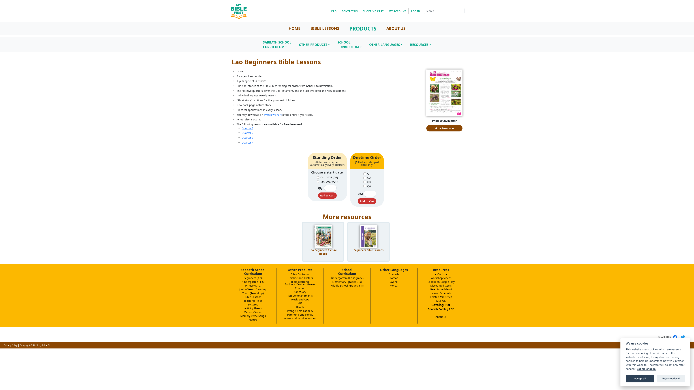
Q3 (369, 182)
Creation (300, 288)
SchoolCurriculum (348, 44)
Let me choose (646, 368)
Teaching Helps (253, 300)
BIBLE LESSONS (324, 28)
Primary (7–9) (253, 285)
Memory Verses (253, 312)
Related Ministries (441, 297)
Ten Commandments (300, 295)
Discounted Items (441, 285)
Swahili (394, 281)
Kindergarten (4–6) (253, 281)
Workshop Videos (441, 278)
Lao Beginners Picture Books (323, 251)
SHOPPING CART (373, 11)
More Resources (444, 128)
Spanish (394, 274)
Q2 (369, 177)
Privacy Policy (10, 345)
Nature (253, 319)
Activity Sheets (253, 308)
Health (300, 307)
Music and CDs (300, 299)
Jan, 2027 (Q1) (329, 181)
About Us (441, 316)
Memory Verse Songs (253, 316)
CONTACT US (350, 11)
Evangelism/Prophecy (300, 311)
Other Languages (384, 44)
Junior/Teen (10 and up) (253, 289)
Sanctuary (300, 292)
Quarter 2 (247, 133)
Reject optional (671, 378)
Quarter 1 (247, 128)
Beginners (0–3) (253, 278)
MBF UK (441, 300)
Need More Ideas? (441, 289)
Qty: (320, 188)
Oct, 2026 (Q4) (329, 177)
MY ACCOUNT (397, 11)
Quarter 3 (247, 137)
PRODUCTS (362, 28)
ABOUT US (396, 28)
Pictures (253, 304)
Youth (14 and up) (253, 293)
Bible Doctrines (300, 274)
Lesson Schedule (441, 293)
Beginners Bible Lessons (369, 250)
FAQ (334, 11)
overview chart (273, 114)
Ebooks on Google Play (441, 281)
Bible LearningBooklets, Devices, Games (300, 283)
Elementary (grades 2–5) (347, 281)
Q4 (369, 186)
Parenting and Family (300, 314)
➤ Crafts (440, 274)
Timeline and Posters (300, 278)
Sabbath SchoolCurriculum (277, 44)
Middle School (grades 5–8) (347, 285)
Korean (394, 278)
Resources (419, 44)
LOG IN (415, 11)
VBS (300, 303)
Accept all (640, 378)
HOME (294, 28)
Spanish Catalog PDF (441, 309)
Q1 (369, 173)
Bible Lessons (253, 297)
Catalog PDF (441, 305)
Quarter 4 (247, 142)
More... (394, 285)
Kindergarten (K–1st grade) (347, 278)
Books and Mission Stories (300, 318)
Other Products (313, 44)
